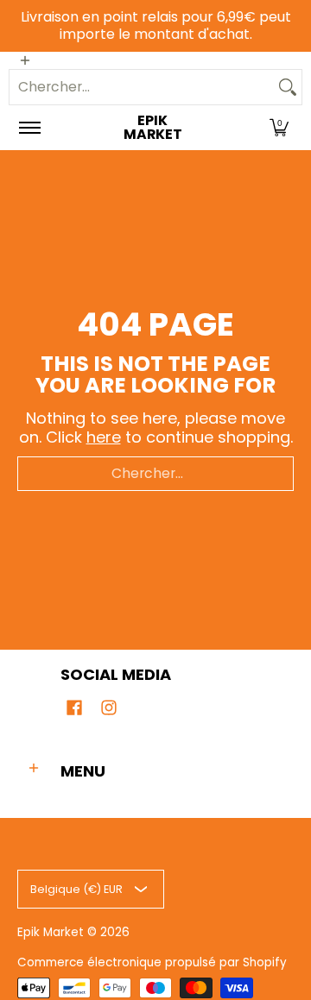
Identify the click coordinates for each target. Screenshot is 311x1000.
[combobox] (142, 87)
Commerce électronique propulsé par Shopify (152, 962)
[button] (279, 127)
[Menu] (29, 127)
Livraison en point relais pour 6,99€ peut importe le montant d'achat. (156, 25)
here (103, 437)
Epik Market (153, 128)
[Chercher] (287, 87)
